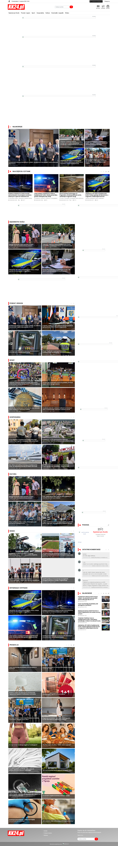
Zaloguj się (107, 1)
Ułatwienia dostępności (97, 1)
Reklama (46, 835)
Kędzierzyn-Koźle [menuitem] (14, 13)
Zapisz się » (80, 835)
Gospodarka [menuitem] (40, 13)
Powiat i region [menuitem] (25, 13)
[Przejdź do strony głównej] (20, 7)
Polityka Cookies (48, 833)
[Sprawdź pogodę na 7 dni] (84, 533)
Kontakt (45, 831)
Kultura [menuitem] (48, 13)
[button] (108, 171)
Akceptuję (112, 843)
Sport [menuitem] (33, 13)
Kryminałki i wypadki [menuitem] (57, 13)
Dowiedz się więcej (104, 843)
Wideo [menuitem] (67, 13)
